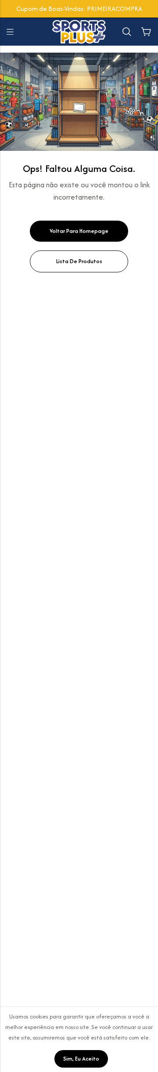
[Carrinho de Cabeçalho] (146, 32)
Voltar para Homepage (79, 231)
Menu (10, 32)
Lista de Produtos (79, 261)
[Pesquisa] (127, 32)
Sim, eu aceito (81, 1058)
